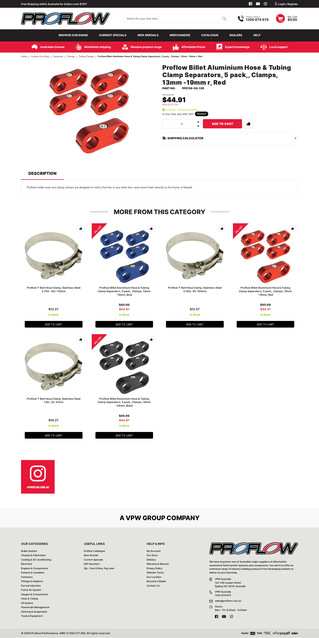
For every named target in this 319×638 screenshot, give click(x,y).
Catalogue (209, 35)
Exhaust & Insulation (32, 572)
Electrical (26, 563)
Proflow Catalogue (94, 550)
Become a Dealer (156, 581)
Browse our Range (73, 35)
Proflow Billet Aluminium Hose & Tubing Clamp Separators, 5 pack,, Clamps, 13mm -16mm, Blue (124, 291)
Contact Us (153, 585)
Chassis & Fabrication (33, 555)
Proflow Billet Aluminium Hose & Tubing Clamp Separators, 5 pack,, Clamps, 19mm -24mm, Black (124, 402)
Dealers (235, 35)
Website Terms (155, 572)
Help (256, 35)
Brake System (29, 550)
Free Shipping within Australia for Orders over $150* (54, 4)
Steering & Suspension (34, 611)
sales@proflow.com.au (228, 600)
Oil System (27, 602)
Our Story (152, 555)
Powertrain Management (35, 607)
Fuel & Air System (31, 589)
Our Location (154, 576)
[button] (248, 123)
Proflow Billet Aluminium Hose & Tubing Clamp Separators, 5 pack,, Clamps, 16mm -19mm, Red (265, 291)
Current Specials (112, 35)
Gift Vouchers (92, 563)
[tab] (42, 175)
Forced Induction (31, 585)
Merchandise (180, 35)
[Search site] (224, 18)
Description (42, 173)
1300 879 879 (257, 20)
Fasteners (27, 576)
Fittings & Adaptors (32, 581)
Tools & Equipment (32, 615)
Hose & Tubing (29, 598)
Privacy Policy (154, 568)
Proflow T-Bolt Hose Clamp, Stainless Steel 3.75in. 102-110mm (53, 289)
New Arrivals (148, 35)
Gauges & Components (34, 594)
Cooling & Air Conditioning (36, 559)
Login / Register (288, 4)
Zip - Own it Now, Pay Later (99, 568)
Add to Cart (222, 124)
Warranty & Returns (158, 563)
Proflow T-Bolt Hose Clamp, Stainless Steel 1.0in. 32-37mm (53, 400)
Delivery (151, 559)
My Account (154, 550)
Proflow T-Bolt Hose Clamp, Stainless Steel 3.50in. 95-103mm (195, 289)
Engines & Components (34, 568)
